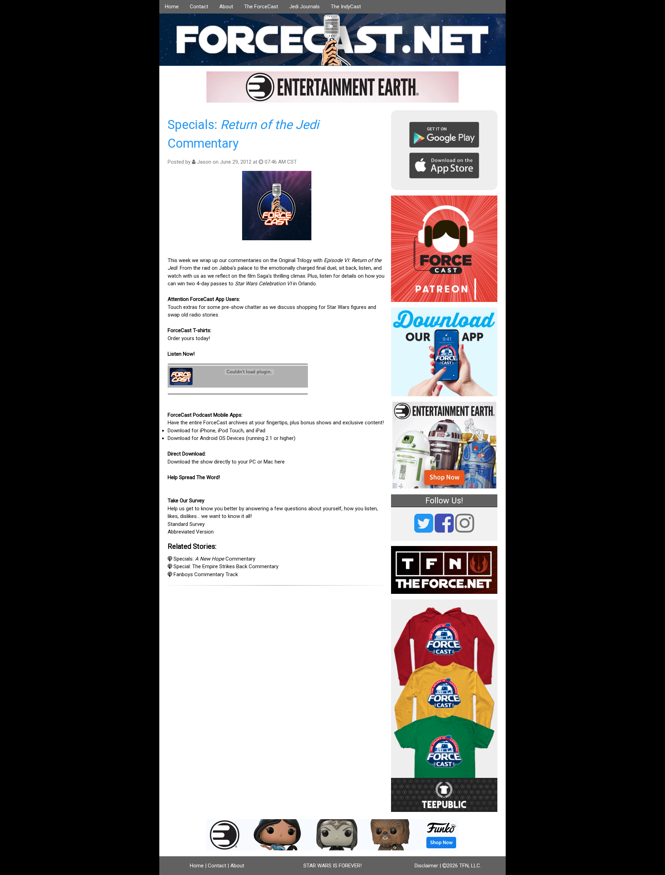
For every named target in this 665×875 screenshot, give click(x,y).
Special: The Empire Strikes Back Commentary (226, 566)
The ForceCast (261, 6)
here (280, 462)
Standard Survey (186, 524)
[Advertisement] (276, 631)
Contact (199, 6)
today (202, 338)
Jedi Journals (304, 6)
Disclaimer (426, 866)
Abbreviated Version (191, 532)
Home (172, 6)
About (226, 6)
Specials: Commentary (214, 559)
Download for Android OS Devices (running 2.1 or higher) (231, 438)
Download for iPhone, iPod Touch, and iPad (216, 430)
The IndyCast (346, 6)
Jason (204, 162)
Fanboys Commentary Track (206, 574)
